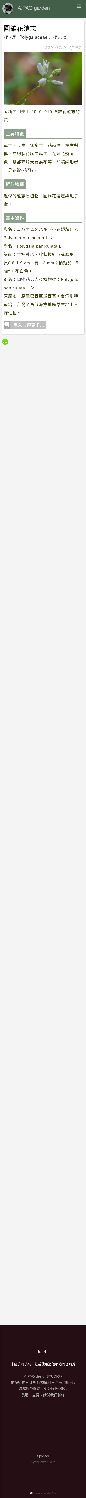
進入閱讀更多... (29, 325)
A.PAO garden (34, 7)
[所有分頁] (5, 342)
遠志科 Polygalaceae (26, 37)
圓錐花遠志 (20, 28)
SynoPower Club (43, 1461)
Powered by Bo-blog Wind (44, 1493)
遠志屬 (60, 37)
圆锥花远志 (28, 279)
